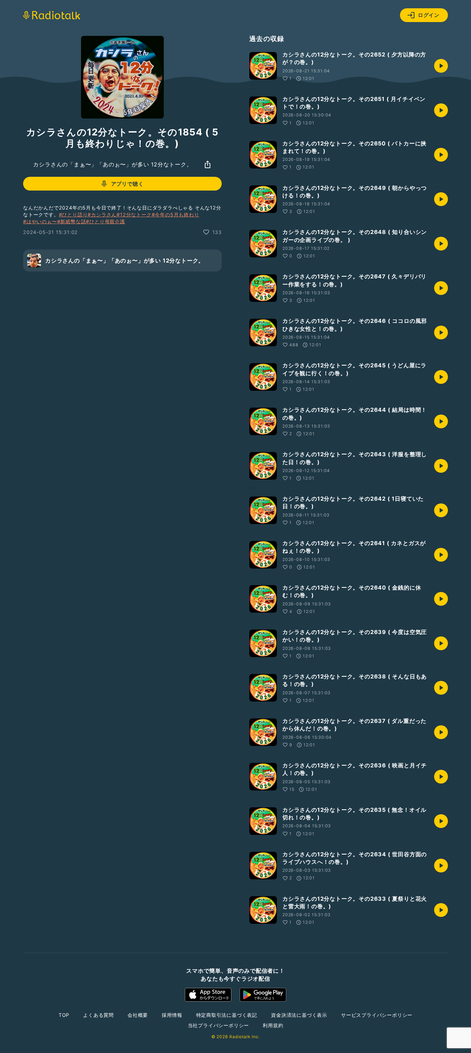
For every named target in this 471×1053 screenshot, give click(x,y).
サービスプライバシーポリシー (376, 1015)
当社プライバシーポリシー (218, 1025)
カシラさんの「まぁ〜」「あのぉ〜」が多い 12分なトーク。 (112, 164)
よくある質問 (98, 1015)
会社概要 (138, 1015)
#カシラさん (102, 214)
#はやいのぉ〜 (40, 221)
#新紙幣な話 (71, 221)
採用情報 (172, 1015)
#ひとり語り (73, 214)
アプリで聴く (127, 184)
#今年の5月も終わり (175, 214)
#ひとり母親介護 (105, 221)
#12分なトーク (134, 214)
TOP (64, 1015)
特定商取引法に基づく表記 (227, 1015)
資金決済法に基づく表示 (299, 1015)
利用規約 (273, 1025)
